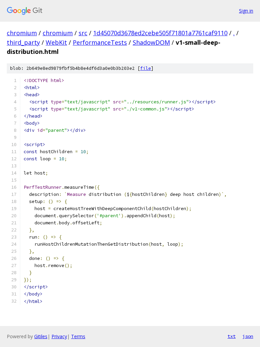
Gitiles (40, 336)
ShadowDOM (151, 42)
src (83, 33)
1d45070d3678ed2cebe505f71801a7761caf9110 (160, 33)
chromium (22, 33)
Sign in (246, 10)
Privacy (59, 336)
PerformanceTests (100, 42)
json (247, 336)
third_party (23, 42)
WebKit (56, 42)
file (145, 68)
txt (232, 336)
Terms (78, 336)
